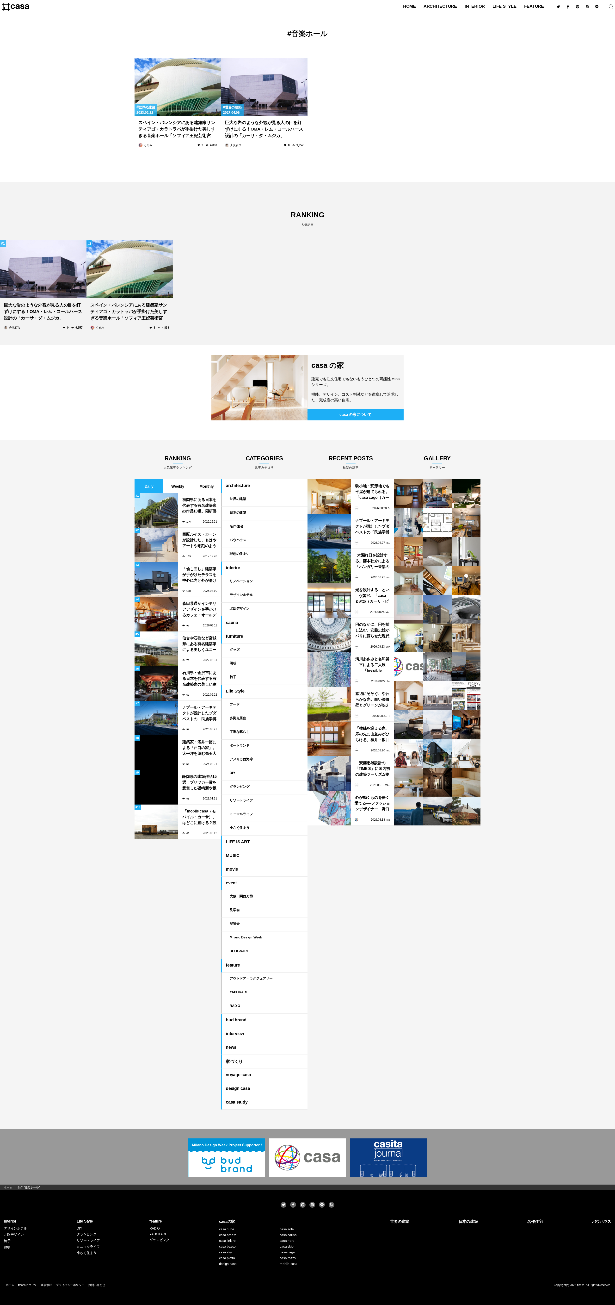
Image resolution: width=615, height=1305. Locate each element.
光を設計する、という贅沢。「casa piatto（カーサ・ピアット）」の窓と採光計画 (372, 596)
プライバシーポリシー (70, 1285)
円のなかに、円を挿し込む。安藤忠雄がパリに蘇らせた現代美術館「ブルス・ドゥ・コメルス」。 (372, 630)
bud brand (236, 1020)
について (355, 414)
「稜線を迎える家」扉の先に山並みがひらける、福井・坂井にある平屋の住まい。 (372, 734)
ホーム (10, 1285)
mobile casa (288, 1264)
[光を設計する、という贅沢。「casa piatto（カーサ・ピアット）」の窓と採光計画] (329, 600)
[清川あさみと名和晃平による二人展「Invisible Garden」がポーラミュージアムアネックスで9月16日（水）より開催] (329, 669)
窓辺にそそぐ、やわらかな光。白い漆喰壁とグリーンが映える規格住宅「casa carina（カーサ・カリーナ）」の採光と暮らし (372, 700)
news (231, 1047)
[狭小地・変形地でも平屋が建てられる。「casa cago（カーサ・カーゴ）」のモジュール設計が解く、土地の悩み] (329, 496)
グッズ (235, 649)
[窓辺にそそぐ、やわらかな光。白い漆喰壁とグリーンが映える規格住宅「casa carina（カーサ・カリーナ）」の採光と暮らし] (329, 704)
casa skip (286, 1246)
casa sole (287, 1229)
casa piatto (227, 1258)
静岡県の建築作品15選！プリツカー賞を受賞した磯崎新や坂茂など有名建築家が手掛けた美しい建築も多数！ (199, 782)
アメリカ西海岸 (241, 759)
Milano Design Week (246, 937)
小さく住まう (240, 828)
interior (475, 6)
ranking (307, 218)
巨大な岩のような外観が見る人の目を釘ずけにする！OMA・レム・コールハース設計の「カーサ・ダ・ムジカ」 (264, 129)
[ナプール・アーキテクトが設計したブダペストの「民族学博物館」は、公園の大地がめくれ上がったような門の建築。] (329, 531)
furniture (234, 636)
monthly (206, 486)
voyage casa (238, 1074)
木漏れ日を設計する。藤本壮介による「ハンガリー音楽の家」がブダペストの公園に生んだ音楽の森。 (372, 561)
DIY (232, 773)
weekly (177, 486)
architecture (440, 6)
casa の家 (327, 365)
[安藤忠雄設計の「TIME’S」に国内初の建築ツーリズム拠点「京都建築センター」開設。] (329, 773)
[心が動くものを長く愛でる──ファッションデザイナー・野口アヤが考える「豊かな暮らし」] (329, 808)
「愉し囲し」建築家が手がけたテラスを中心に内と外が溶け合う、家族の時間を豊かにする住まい (199, 575)
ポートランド (240, 745)
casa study (237, 1102)
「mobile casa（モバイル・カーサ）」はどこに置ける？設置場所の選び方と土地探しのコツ (199, 817)
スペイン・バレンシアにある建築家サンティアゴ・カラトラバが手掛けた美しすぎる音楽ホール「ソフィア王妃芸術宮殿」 (176, 129)
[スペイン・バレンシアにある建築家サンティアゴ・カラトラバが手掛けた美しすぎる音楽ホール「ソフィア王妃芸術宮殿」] (178, 87)
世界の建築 (147, 107)
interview (235, 1033)
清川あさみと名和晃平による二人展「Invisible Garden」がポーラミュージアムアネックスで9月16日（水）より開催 (372, 665)
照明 (233, 663)
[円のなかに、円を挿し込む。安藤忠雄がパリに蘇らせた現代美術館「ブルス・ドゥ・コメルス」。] (329, 635)
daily (149, 486)
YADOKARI (238, 992)
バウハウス (238, 540)
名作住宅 (236, 526)
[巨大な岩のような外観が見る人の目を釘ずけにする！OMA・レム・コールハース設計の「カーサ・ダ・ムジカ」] (264, 87)
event (231, 882)
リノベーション (241, 581)
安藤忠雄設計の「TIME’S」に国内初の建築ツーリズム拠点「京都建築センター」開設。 (372, 769)
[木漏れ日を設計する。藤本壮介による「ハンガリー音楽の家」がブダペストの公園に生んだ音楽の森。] (329, 566)
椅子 (233, 677)
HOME (409, 6)
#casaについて (27, 1285)
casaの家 (227, 1221)
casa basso (227, 1246)
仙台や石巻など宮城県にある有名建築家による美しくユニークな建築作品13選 (199, 644)
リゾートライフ (241, 800)
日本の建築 (238, 512)
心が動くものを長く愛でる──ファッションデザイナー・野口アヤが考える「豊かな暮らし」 (372, 803)
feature (534, 6)
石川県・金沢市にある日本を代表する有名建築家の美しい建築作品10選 (199, 679)
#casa (580, 1285)
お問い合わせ (96, 1285)
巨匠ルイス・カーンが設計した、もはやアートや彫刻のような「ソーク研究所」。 (199, 540)
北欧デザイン (240, 608)
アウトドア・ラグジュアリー (251, 978)
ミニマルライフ (241, 814)
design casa (238, 1088)
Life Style (504, 6)
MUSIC (233, 855)
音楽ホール (309, 33)
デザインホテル (241, 595)
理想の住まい (240, 554)
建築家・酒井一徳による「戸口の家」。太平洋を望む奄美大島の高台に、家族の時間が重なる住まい (199, 748)
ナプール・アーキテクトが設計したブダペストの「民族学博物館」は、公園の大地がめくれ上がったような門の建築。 (199, 713)
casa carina (288, 1235)
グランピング (240, 786)
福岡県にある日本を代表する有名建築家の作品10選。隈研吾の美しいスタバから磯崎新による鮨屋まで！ (199, 506)
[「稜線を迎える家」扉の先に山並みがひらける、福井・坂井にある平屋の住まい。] (329, 739)
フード (235, 704)
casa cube (226, 1229)
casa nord (287, 1241)
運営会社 (46, 1285)
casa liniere (227, 1241)
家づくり (234, 1061)
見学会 (235, 910)
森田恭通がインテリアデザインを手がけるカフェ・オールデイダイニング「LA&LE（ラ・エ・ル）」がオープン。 (199, 609)
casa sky (225, 1252)
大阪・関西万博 (241, 896)
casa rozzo (288, 1258)
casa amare (228, 1235)
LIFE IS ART (238, 841)
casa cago (287, 1252)
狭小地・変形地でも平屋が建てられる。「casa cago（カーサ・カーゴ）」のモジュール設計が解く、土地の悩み (372, 492)
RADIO (235, 1006)
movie (232, 869)
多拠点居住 (238, 718)
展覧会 (235, 923)
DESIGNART (239, 951)
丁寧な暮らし (240, 732)
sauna (232, 622)
